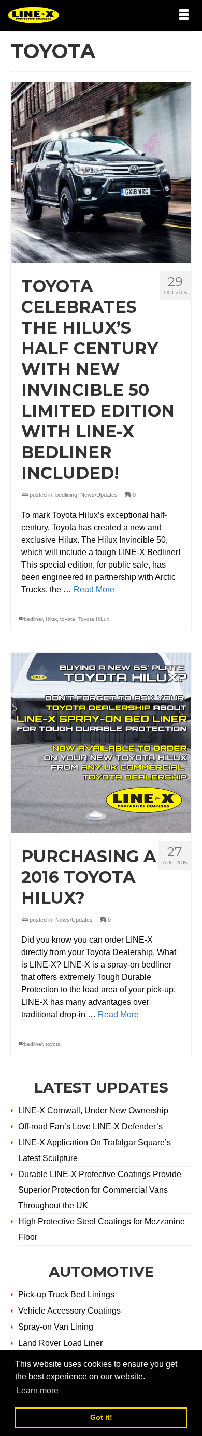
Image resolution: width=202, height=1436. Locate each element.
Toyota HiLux (93, 619)
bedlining (66, 495)
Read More (94, 589)
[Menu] (184, 15)
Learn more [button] (38, 1390)
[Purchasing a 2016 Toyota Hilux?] (101, 743)
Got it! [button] (101, 1417)
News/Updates (99, 495)
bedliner (33, 619)
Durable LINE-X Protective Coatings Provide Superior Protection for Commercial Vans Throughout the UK (99, 1190)
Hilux (51, 619)
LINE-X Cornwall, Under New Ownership (93, 1110)
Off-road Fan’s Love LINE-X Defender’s (90, 1126)
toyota (67, 619)
